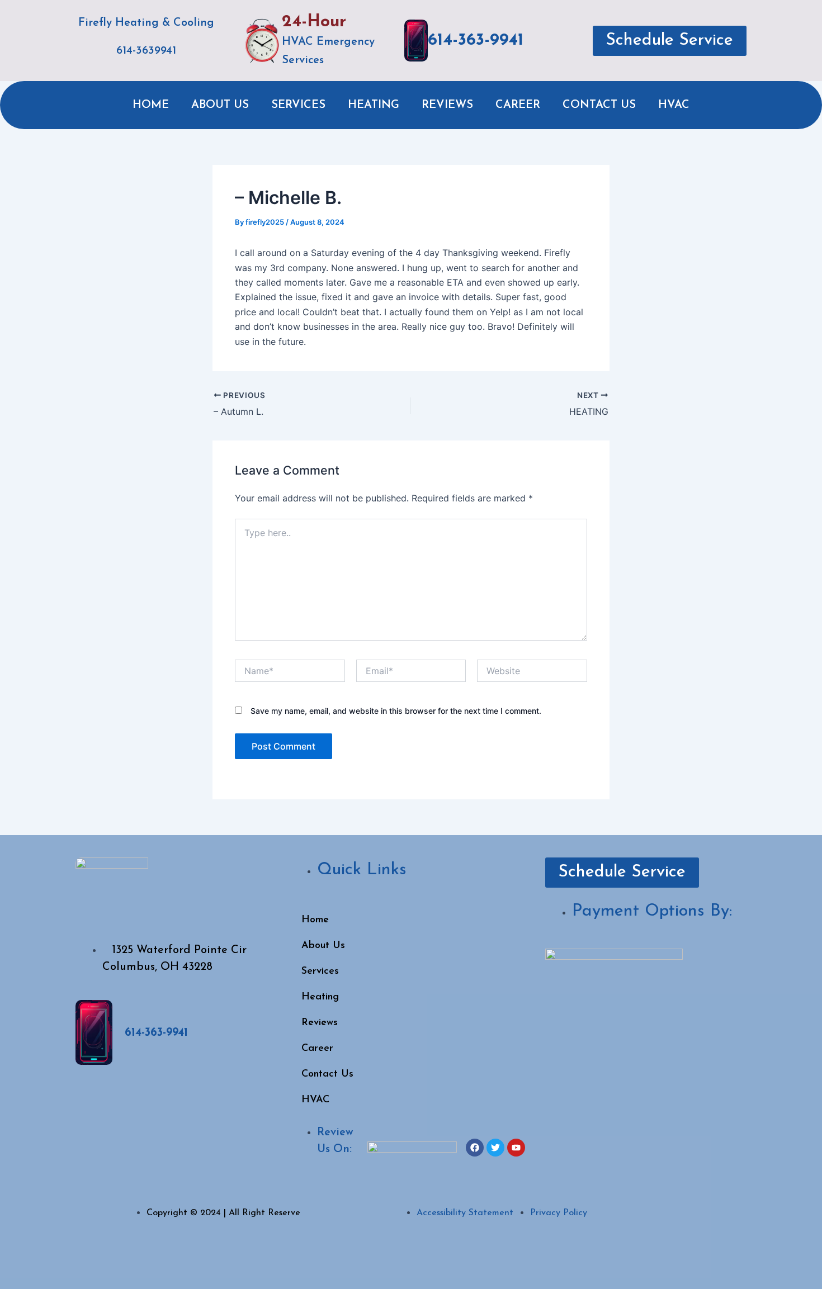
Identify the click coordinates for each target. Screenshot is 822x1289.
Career (517, 105)
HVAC (673, 105)
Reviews (447, 105)
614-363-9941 (475, 40)
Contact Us (599, 105)
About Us (220, 105)
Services (298, 105)
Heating (373, 105)
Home (151, 105)
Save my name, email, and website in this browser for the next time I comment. (396, 710)
